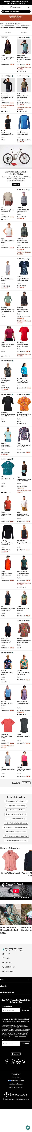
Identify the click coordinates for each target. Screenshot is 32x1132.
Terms (16, 1036)
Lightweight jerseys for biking (17, 805)
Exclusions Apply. (6, 1026)
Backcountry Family (7, 992)
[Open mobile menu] (2, 7)
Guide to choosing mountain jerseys (17, 823)
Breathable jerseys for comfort (17, 832)
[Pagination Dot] (13, 19)
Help (1, 980)
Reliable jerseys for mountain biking (17, 840)
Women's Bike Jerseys (23, 25)
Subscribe (25, 1010)
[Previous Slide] (1, 2)
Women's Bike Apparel (7, 25)
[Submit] (3, 11)
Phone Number (7, 1040)
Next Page (26, 783)
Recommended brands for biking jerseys (17, 827)
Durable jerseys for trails (17, 810)
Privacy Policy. (22, 1036)
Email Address (7, 1006)
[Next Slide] (31, 2)
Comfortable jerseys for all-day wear (17, 836)
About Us (3, 986)
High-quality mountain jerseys (17, 819)
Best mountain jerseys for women (17, 801)
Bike (1, 23)
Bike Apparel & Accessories (13, 23)
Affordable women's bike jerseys (17, 814)
